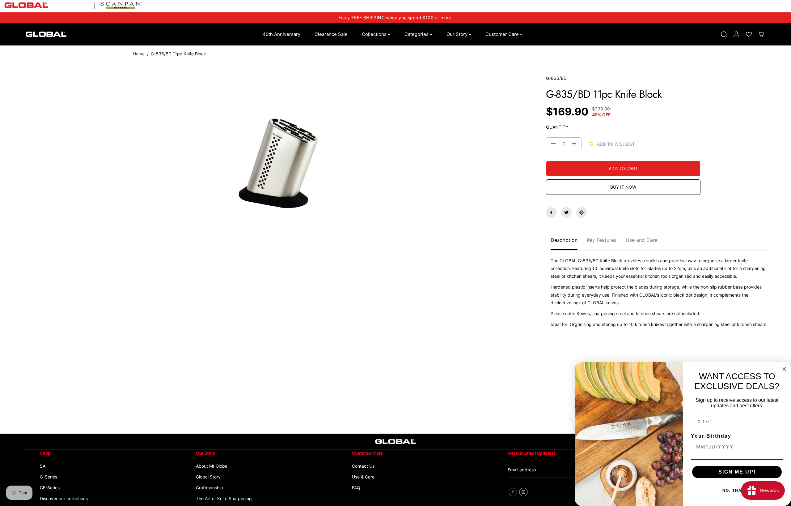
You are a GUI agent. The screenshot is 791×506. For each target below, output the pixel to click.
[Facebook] (551, 212)
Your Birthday (711, 436)
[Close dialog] (784, 369)
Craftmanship (209, 487)
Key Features (601, 240)
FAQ (356, 487)
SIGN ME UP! (737, 471)
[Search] (724, 34)
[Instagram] (523, 492)
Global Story (208, 476)
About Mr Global (212, 466)
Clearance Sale (331, 34)
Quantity (557, 127)
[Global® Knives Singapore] (46, 34)
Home (139, 53)
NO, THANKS (737, 490)
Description (564, 240)
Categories (417, 34)
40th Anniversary (281, 34)
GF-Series (50, 487)
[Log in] (736, 34)
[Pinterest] (581, 212)
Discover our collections (64, 498)
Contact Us (363, 466)
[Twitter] (566, 212)
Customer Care (502, 34)
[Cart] (761, 34)
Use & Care (363, 476)
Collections (375, 34)
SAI (43, 466)
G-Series (48, 476)
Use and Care (642, 240)
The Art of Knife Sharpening (224, 498)
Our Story (457, 34)
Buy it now (623, 187)
